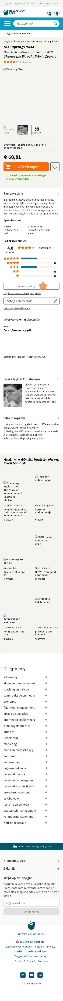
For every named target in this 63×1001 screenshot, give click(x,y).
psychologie (11, 798)
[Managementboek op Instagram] (40, 975)
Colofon (39, 946)
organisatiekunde (15, 768)
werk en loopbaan (15, 822)
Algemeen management (18, 33)
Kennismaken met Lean (14, 633)
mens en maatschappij (18, 750)
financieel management (19, 707)
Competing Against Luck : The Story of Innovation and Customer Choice (15, 512)
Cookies (18, 951)
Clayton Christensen (15, 41)
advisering (10, 677)
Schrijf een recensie (19, 301)
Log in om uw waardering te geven (22, 293)
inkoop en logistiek (16, 713)
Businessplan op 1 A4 (15, 574)
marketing (10, 744)
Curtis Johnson (51, 41)
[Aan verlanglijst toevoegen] (54, 166)
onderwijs (44, 230)
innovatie (33, 230)
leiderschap (11, 738)
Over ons (43, 961)
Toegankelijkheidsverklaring (30, 956)
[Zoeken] (55, 23)
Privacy (51, 946)
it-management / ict (17, 726)
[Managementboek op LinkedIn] (23, 975)
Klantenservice (15, 861)
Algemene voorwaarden (18, 946)
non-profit (10, 756)
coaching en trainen (16, 689)
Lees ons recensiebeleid (17, 308)
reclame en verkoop (16, 804)
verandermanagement (18, 816)
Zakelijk (9, 868)
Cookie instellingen (36, 951)
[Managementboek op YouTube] (31, 975)
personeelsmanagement (20, 780)
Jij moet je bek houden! (43, 633)
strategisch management (20, 810)
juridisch (9, 732)
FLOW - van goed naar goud (45, 574)
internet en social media (19, 719)
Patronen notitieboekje (43, 511)
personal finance (14, 774)
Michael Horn (34, 41)
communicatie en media (19, 695)
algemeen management (19, 683)
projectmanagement (17, 792)
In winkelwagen (26, 166)
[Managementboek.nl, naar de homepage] (14, 14)
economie (10, 701)
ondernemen (12, 762)
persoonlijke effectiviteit (19, 786)
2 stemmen (25, 62)
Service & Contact (25, 961)
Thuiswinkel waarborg (31, 941)
